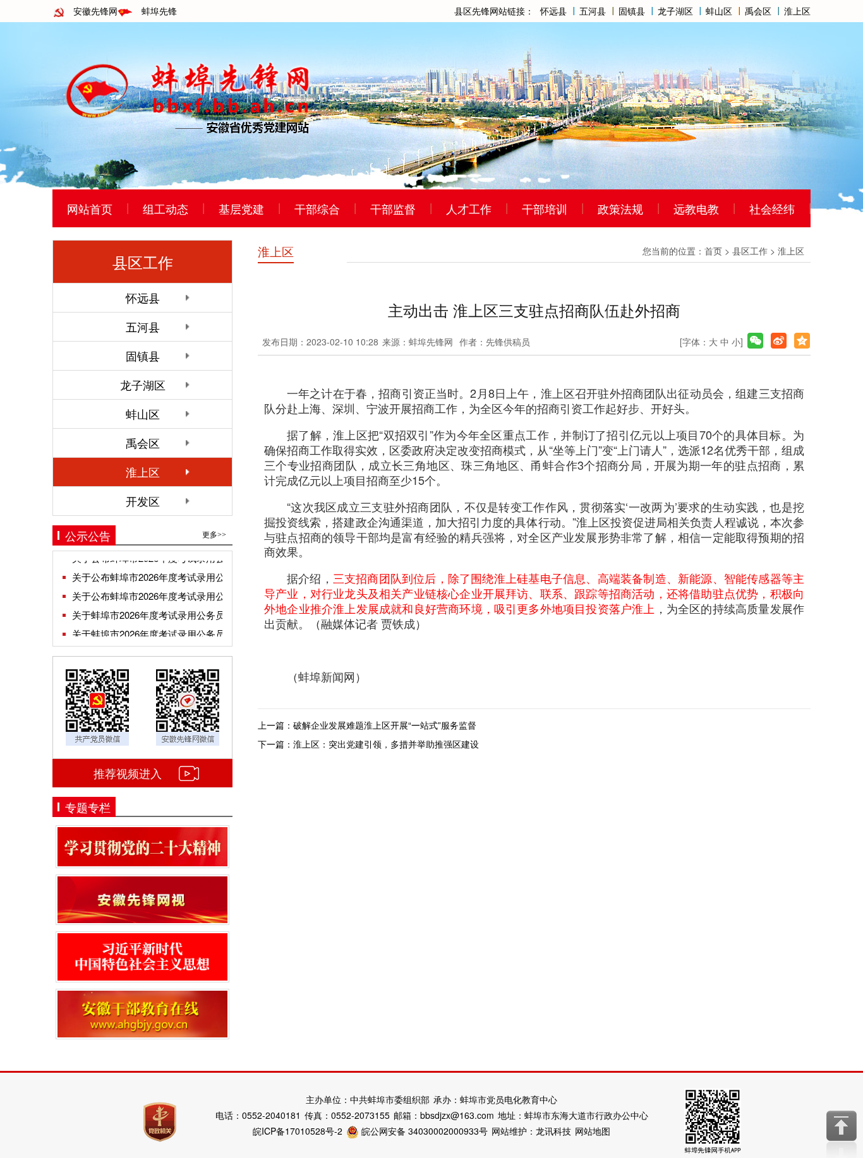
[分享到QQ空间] (802, 341)
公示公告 (88, 535)
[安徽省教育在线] (142, 1014)
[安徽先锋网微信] (187, 706)
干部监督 (393, 208)
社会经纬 (772, 208)
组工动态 (165, 208)
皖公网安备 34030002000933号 (423, 1131)
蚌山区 (719, 10)
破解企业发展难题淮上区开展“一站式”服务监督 (384, 725)
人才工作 (469, 208)
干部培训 (544, 208)
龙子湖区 (675, 10)
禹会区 (758, 10)
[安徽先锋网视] (142, 900)
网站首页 (89, 208)
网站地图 (592, 1131)
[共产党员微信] (97, 706)
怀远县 (553, 10)
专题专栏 (88, 807)
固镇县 (632, 10)
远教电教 (696, 208)
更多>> (214, 534)
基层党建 (241, 208)
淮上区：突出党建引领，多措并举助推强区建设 (386, 743)
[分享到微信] (755, 341)
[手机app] (712, 1119)
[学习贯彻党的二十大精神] (142, 846)
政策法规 (620, 208)
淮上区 (797, 10)
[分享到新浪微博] (779, 341)
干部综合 (317, 208)
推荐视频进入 (128, 773)
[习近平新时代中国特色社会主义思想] (142, 956)
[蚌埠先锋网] (188, 95)
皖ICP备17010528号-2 (297, 1131)
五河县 (592, 10)
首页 (713, 250)
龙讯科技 (553, 1131)
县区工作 (750, 250)
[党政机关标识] (160, 1120)
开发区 (143, 500)
